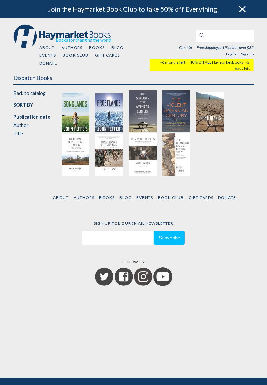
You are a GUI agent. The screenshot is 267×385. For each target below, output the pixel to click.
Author (21, 125)
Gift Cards (107, 55)
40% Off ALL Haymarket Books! (217, 62)
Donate (48, 63)
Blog (117, 47)
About (47, 47)
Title (18, 133)
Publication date (31, 117)
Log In (231, 54)
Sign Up (247, 54)
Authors (72, 47)
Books (97, 47)
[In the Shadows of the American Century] (143, 110)
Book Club (75, 55)
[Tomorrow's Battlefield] (109, 154)
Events (47, 55)
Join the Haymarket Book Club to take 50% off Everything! (133, 9)
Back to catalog (29, 93)
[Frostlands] (109, 110)
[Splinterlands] (210, 110)
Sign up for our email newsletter (133, 223)
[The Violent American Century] (176, 110)
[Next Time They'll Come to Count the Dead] (76, 154)
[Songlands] (76, 110)
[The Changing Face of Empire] (176, 154)
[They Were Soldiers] (143, 154)
